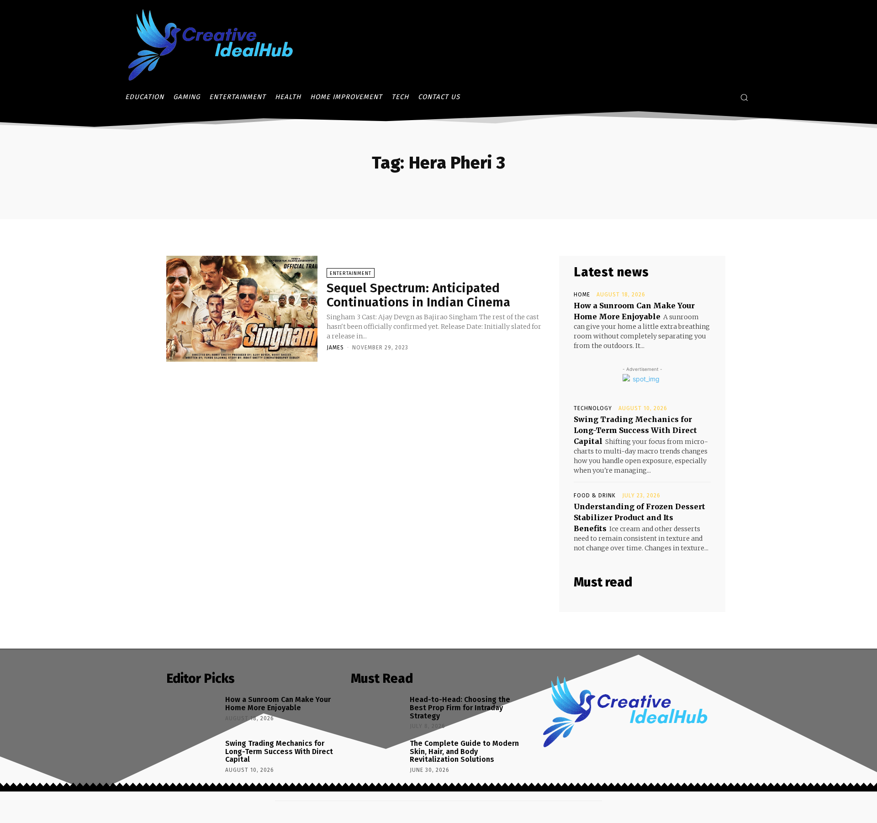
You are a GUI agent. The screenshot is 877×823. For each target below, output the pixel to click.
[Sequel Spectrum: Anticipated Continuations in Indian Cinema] (241, 309)
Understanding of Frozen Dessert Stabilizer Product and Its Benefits (639, 517)
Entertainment (350, 273)
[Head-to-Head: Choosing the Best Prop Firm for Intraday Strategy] (377, 713)
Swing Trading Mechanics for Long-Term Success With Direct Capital (635, 430)
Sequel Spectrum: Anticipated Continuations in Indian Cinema (418, 295)
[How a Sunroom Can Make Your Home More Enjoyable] (192, 713)
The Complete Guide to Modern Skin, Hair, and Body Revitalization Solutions (464, 751)
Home (582, 294)
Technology (593, 408)
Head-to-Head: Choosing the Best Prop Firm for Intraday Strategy (460, 707)
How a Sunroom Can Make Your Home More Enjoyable (278, 703)
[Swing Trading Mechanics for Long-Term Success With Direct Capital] (192, 757)
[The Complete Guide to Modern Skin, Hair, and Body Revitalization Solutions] (377, 757)
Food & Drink (595, 495)
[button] (744, 97)
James (335, 347)
